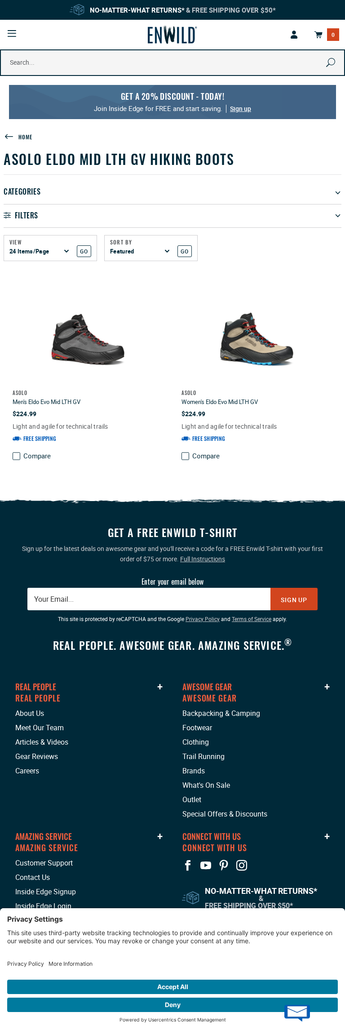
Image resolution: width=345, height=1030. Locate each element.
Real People (35, 687)
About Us (29, 713)
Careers (27, 771)
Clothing (195, 742)
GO (84, 251)
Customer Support (44, 863)
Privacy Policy (203, 618)
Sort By (121, 242)
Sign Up (294, 599)
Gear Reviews (36, 756)
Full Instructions (202, 559)
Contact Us (32, 877)
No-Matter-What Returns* (137, 10)
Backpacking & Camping (221, 713)
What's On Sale (206, 785)
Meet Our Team (39, 728)
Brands (193, 771)
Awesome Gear (207, 687)
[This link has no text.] (294, 34)
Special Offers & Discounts (224, 814)
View (15, 242)
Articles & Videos (41, 742)
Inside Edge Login (43, 906)
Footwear (197, 728)
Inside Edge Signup (45, 892)
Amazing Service (43, 836)
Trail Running (203, 756)
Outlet (191, 799)
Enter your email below (172, 581)
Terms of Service (251, 618)
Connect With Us (211, 836)
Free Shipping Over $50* (234, 10)
